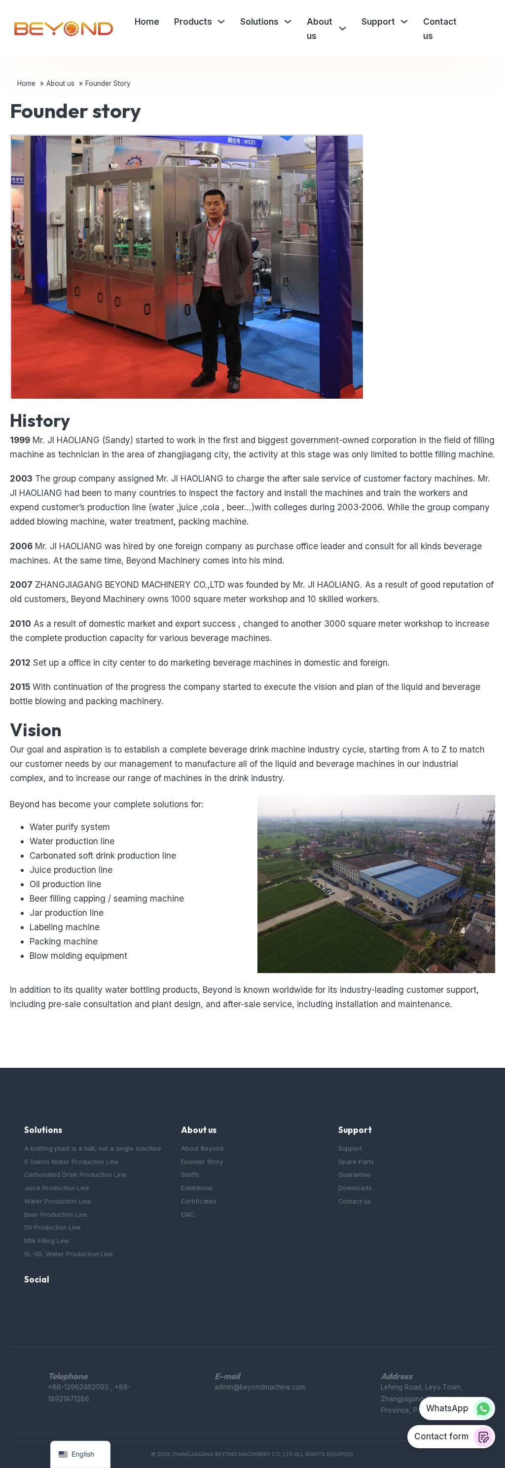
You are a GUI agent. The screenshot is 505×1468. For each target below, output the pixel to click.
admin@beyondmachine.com (260, 1387)
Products (193, 21)
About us (319, 28)
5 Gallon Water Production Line (71, 1162)
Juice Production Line (56, 1188)
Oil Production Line (52, 1227)
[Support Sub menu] (404, 21)
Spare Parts (356, 1162)
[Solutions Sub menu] (288, 21)
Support (378, 21)
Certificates (198, 1201)
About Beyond (202, 1148)
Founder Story (202, 1162)
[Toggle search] (481, 28)
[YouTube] (50, 1305)
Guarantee (354, 1174)
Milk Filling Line (46, 1240)
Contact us (440, 28)
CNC (187, 1214)
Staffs (190, 1174)
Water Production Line (57, 1201)
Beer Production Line (55, 1214)
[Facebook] (30, 1305)
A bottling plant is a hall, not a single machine (92, 1148)
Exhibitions (197, 1188)
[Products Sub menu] (221, 21)
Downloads (355, 1188)
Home (147, 21)
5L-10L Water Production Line (68, 1254)
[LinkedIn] (71, 1305)
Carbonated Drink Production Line (75, 1174)
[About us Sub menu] (342, 28)
